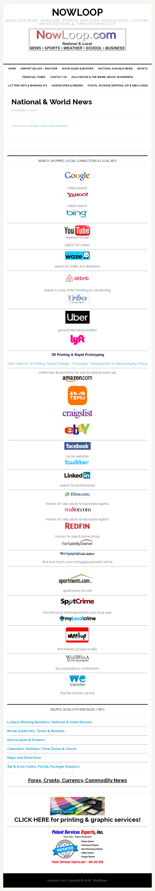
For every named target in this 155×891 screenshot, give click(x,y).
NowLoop (77, 12)
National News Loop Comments (48, 126)
